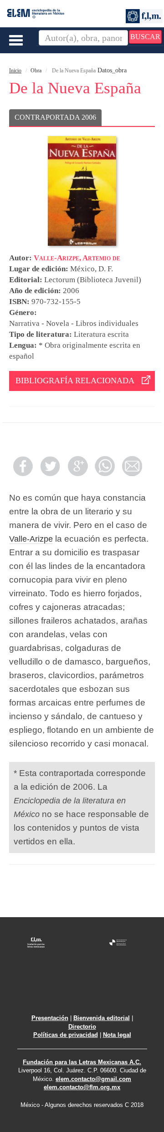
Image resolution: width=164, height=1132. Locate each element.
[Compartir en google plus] (77, 466)
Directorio (82, 1026)
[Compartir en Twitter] (50, 466)
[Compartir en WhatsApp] (104, 466)
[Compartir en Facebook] (22, 466)
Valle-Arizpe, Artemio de (77, 258)
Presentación (49, 1018)
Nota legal (117, 1034)
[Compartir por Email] (132, 466)
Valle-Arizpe (31, 538)
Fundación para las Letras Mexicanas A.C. (82, 1062)
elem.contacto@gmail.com (93, 1079)
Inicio (15, 70)
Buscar (145, 37)
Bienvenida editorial (101, 1018)
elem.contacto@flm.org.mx (82, 1087)
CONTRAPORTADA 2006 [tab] (55, 117)
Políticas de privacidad (65, 1034)
